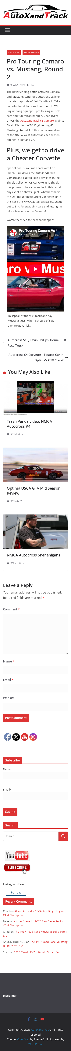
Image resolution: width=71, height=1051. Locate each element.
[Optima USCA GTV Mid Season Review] (35, 450)
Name (8, 661)
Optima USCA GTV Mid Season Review (33, 491)
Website (9, 698)
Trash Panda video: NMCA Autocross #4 (29, 424)
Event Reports (31, 52)
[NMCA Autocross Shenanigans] (35, 517)
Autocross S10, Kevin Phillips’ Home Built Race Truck (37, 343)
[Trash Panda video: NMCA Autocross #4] (35, 383)
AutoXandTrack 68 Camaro (37, 120)
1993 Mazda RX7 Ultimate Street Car (37, 952)
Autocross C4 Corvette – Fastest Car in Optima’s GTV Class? (36, 357)
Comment (11, 609)
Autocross (13, 52)
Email (8, 680)
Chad (32, 85)
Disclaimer (9, 995)
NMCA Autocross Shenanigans (33, 555)
